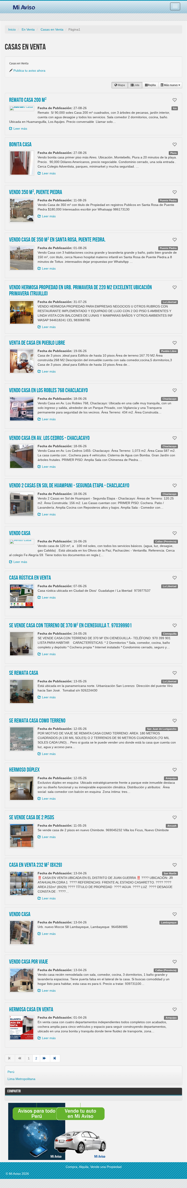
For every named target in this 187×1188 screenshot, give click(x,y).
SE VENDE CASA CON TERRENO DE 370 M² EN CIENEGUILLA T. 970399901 (70, 625)
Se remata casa (23, 673)
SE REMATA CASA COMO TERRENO (37, 721)
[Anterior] (20, 1058)
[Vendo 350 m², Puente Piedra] (21, 210)
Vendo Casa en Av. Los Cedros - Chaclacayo (49, 438)
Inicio (12, 29)
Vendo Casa (19, 533)
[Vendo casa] (21, 932)
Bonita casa (20, 144)
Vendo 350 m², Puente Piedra (35, 192)
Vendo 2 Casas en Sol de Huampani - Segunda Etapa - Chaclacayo (69, 485)
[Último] (55, 1058)
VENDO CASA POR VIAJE (28, 962)
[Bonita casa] (21, 163)
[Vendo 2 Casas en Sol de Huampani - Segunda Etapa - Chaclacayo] (21, 504)
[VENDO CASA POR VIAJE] (21, 980)
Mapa (121, 85)
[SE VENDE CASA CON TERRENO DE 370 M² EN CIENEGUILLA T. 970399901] (21, 643)
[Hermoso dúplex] (21, 788)
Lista (136, 85)
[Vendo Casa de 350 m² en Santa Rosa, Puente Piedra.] (21, 258)
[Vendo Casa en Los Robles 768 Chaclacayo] (21, 408)
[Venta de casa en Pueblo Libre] (21, 361)
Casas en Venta (52, 29)
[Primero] (10, 1058)
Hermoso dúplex (24, 770)
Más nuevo (170, 85)
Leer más (20, 128)
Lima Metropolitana (21, 1079)
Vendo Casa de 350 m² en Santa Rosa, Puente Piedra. (57, 240)
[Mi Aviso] (23, 6)
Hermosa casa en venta (31, 1009)
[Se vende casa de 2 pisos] (21, 835)
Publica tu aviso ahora (29, 70)
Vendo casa (19, 914)
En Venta (28, 29)
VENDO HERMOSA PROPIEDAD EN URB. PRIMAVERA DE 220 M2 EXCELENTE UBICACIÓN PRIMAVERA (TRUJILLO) (80, 290)
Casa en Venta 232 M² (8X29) (35, 865)
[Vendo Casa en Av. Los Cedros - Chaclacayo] (21, 456)
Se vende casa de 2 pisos (31, 817)
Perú (11, 1072)
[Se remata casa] (21, 691)
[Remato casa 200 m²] (21, 108)
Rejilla (152, 85)
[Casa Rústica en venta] (21, 596)
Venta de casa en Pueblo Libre (37, 343)
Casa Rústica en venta (30, 578)
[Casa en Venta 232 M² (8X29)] (21, 883)
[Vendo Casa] (21, 541)
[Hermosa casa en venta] (21, 1027)
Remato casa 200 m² (28, 100)
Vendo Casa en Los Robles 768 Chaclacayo (48, 390)
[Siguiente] (45, 1058)
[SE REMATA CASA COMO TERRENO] (21, 739)
